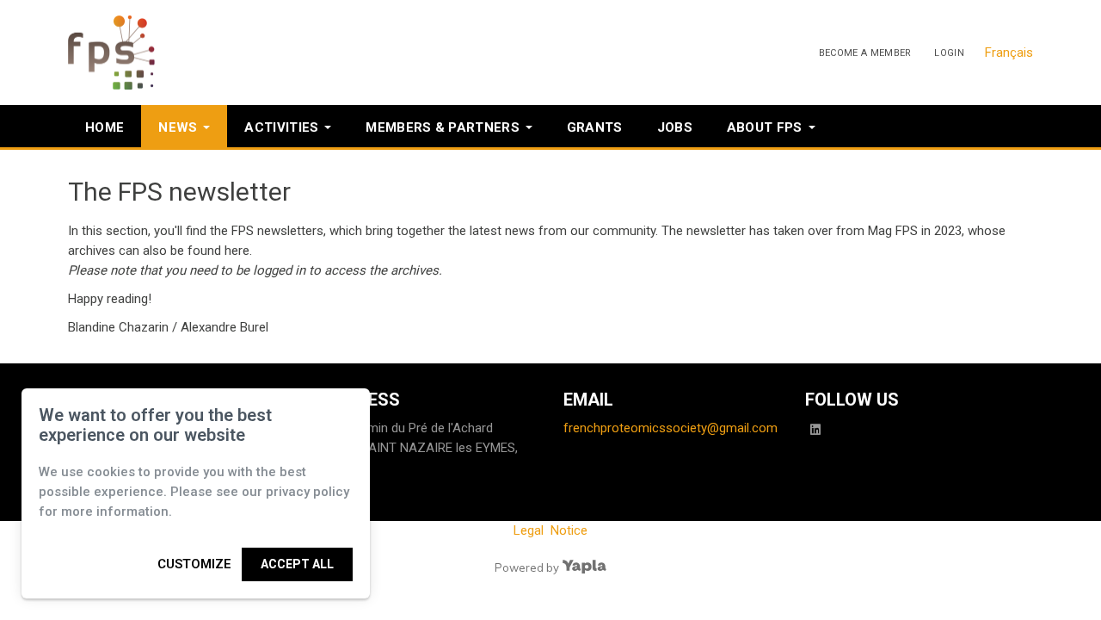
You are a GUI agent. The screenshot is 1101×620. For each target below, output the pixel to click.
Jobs (674, 127)
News (177, 127)
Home (104, 127)
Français (1009, 52)
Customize (194, 564)
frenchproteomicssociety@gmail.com (670, 428)
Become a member (865, 53)
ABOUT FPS (765, 127)
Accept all (297, 564)
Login (949, 53)
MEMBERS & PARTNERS (442, 127)
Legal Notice (550, 530)
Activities (281, 127)
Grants (595, 127)
